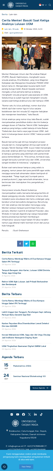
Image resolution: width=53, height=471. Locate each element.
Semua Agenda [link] (39, 388)
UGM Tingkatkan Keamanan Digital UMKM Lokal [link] (24, 346)
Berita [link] (4, 14)
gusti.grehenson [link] (16, 33)
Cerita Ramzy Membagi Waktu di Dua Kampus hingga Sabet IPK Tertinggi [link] (26, 260)
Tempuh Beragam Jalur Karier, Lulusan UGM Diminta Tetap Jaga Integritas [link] (26, 271)
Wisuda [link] (15, 29)
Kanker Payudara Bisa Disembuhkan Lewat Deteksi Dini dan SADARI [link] (25, 324)
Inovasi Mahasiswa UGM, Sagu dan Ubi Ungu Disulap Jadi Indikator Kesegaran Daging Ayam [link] (26, 336)
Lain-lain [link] (13, 14)
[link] (19, 5)
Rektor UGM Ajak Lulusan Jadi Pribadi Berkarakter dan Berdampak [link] (25, 283)
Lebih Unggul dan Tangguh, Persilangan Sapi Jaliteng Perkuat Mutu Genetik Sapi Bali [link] (26, 313)
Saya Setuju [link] (26, 467)
